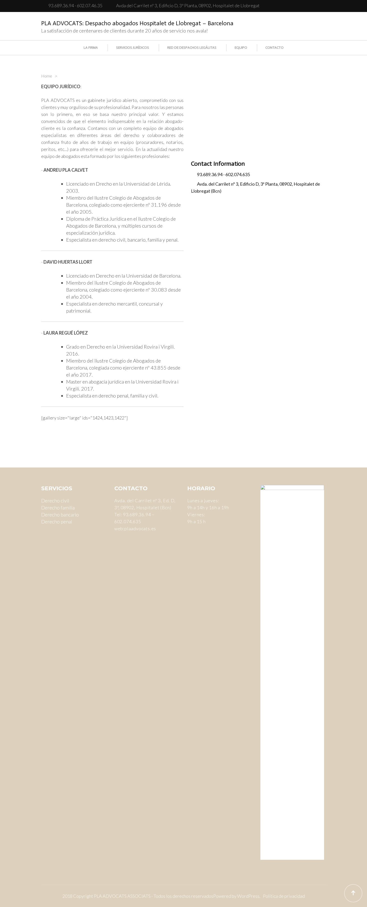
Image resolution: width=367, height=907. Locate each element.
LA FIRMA (91, 47)
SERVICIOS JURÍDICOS (132, 47)
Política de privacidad (284, 896)
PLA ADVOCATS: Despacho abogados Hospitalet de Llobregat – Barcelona (137, 23)
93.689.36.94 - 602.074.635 (223, 174)
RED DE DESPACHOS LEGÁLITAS (191, 47)
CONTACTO (274, 47)
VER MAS (58, 537)
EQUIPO (241, 47)
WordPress (248, 896)
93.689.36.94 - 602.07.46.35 (75, 5)
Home (46, 75)
